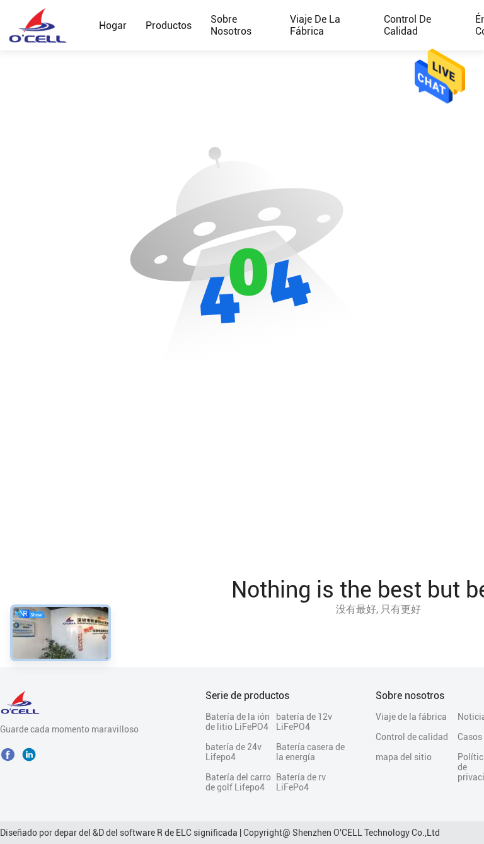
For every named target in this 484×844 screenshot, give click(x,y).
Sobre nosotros (230, 25)
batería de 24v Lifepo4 (233, 752)
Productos (169, 26)
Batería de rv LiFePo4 (301, 782)
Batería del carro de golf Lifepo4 (238, 782)
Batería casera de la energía (310, 752)
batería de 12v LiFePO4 (304, 722)
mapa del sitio (404, 757)
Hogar (113, 26)
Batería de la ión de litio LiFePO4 (237, 722)
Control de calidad (407, 25)
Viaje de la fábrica (315, 25)
